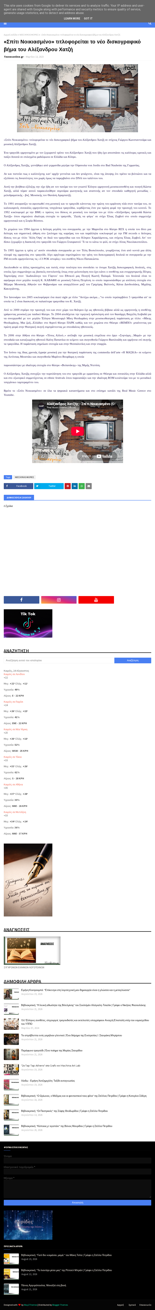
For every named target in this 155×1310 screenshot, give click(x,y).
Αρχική (120, 1304)
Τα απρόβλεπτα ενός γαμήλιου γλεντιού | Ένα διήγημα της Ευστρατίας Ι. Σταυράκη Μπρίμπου (71, 1035)
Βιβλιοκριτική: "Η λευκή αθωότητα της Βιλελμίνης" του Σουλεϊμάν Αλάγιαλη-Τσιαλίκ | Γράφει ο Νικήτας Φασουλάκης (83, 1005)
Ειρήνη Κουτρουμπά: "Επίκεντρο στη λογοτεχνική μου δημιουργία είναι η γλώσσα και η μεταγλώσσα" (75, 989)
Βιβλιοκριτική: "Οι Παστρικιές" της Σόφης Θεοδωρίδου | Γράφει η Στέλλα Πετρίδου (64, 1110)
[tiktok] (133, 600)
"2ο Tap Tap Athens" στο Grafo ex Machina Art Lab (50, 1065)
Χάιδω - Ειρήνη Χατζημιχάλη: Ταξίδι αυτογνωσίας (48, 1080)
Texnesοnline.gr (13, 56)
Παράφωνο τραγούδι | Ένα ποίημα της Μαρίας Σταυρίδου (51, 1050)
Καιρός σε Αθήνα (13, 784)
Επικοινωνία (145, 1304)
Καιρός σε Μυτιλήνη (15, 812)
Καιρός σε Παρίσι (13, 701)
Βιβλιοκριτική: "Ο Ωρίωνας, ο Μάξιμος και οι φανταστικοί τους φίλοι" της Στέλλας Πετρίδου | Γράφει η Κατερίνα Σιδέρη (83, 1095)
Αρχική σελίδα (10, 34)
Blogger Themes (60, 1304)
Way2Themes (30, 1304)
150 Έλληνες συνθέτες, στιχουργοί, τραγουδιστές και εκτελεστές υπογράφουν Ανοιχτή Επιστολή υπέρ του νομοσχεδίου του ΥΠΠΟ (85, 1022)
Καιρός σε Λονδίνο (14, 674)
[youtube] (96, 600)
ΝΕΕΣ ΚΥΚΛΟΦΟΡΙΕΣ (28, 34)
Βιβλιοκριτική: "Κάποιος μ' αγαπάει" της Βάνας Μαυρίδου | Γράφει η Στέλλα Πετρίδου (66, 1125)
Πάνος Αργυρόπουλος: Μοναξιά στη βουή (43, 1285)
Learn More (72, 18)
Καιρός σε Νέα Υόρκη (15, 729)
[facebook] (21, 600)
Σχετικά (132, 1304)
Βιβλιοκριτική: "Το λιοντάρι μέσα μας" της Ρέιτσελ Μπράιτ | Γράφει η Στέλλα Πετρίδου (66, 1270)
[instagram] (59, 600)
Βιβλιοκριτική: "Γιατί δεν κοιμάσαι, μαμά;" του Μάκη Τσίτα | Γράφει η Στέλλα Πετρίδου (66, 1255)
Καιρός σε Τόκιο (13, 757)
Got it (88, 18)
